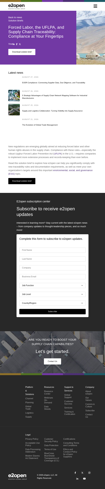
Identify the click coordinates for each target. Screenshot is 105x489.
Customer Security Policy (51, 440)
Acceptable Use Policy (32, 444)
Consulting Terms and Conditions (71, 444)
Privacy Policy (31, 439)
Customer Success (68, 402)
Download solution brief (22, 52)
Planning (29, 402)
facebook (75, 473)
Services (68, 408)
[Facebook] (16, 44)
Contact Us (52, 361)
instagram (89, 473)
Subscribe (52, 311)
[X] (20, 44)
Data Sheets (47, 407)
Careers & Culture (90, 405)
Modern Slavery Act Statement (32, 457)
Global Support (67, 396)
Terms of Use (50, 449)
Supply (28, 417)
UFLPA (57, 153)
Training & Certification (69, 413)
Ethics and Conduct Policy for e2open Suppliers (70, 453)
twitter (82, 473)
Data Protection (51, 445)
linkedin (77, 479)
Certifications (69, 439)
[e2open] (16, 6)
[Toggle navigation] (95, 6)
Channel (29, 398)
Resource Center (48, 392)
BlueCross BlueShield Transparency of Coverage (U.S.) (51, 457)
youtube (84, 479)
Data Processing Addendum (32, 450)
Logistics (29, 413)
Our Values (88, 399)
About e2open (88, 392)
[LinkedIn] (13, 44)
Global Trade (28, 407)
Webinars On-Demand (48, 400)
